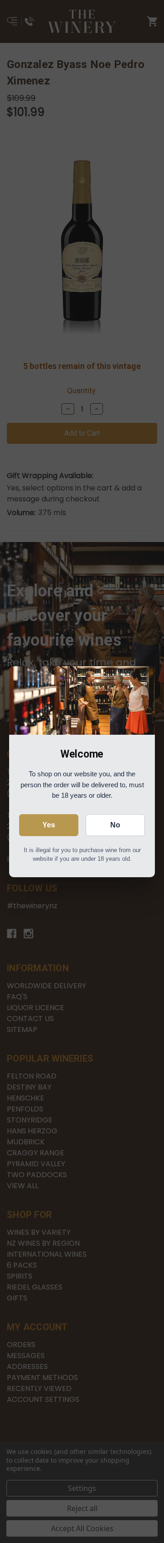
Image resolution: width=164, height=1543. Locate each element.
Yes (48, 825)
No (115, 825)
